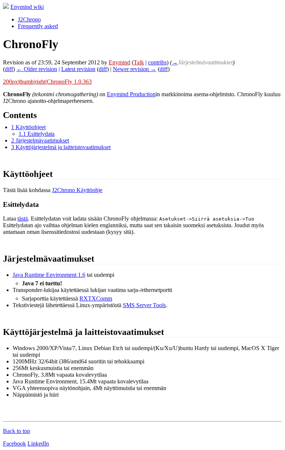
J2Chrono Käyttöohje (77, 190)
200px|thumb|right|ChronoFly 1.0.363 (47, 81)
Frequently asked (38, 26)
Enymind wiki (27, 7)
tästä (22, 218)
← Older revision (36, 69)
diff (9, 69)
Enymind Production (131, 94)
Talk (139, 62)
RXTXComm (95, 298)
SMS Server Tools (144, 305)
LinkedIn (38, 443)
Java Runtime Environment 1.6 (49, 275)
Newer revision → (134, 69)
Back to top (16, 431)
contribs (157, 62)
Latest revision (78, 69)
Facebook (14, 443)
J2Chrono (29, 19)
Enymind (119, 62)
